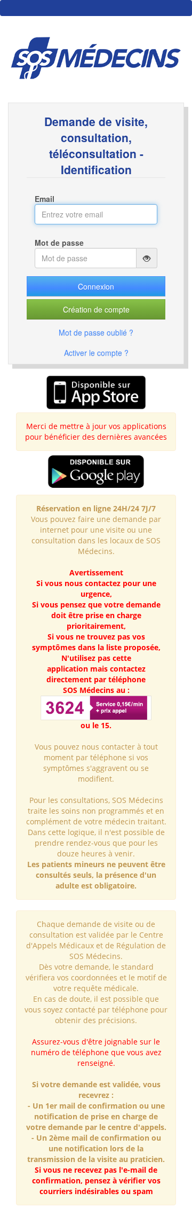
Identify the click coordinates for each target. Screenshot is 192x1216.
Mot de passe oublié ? (96, 332)
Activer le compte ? (96, 352)
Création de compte (96, 309)
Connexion (96, 286)
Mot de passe (59, 242)
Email (44, 198)
